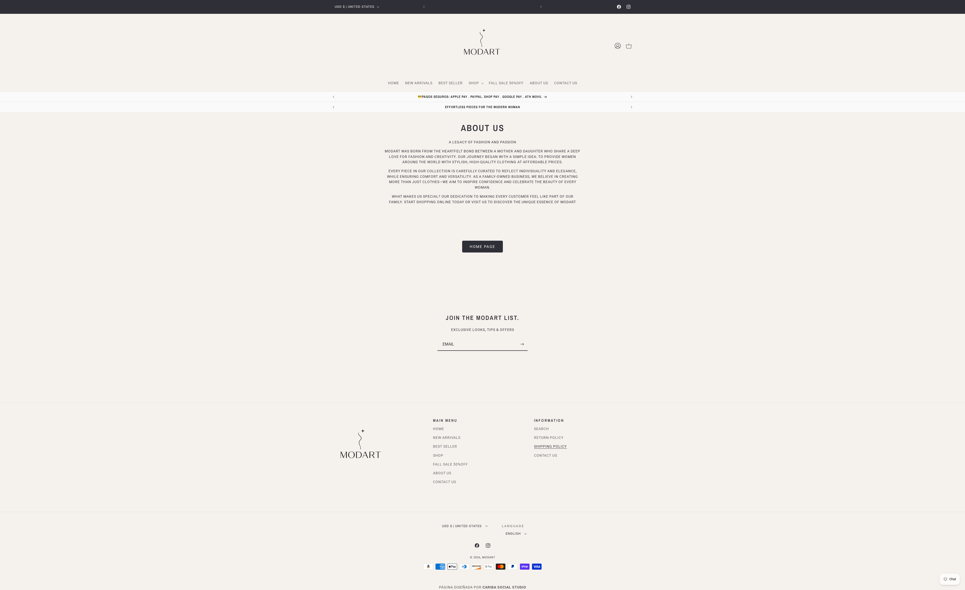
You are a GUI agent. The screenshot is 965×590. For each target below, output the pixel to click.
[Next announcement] (541, 7)
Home (438, 429)
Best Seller (445, 447)
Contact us (545, 455)
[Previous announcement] (423, 7)
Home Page (482, 246)
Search (541, 429)
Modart (488, 557)
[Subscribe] (521, 344)
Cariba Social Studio (504, 587)
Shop (438, 455)
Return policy (548, 438)
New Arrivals (446, 438)
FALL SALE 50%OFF (450, 464)
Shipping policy (550, 447)
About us (442, 473)
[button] (476, 83)
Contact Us (444, 482)
